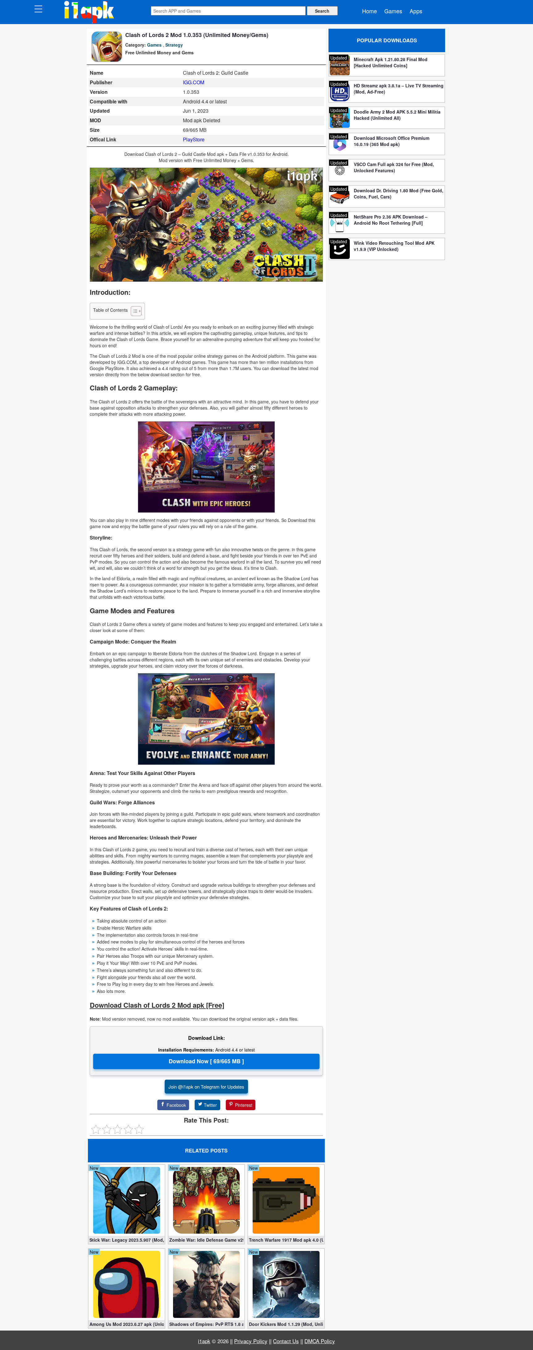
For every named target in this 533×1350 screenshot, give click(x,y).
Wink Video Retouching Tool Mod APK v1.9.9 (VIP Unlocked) (394, 246)
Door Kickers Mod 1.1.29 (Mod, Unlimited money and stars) (286, 1324)
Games (393, 11)
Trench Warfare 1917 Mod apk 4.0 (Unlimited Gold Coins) (286, 1240)
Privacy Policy (250, 1341)
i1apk (204, 1341)
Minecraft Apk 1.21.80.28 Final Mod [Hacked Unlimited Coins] (391, 62)
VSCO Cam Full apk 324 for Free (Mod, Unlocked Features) (394, 167)
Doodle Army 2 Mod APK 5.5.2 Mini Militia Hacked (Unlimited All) (397, 115)
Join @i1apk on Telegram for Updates (206, 1086)
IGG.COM (193, 82)
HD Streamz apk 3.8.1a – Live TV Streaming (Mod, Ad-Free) (399, 88)
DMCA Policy (319, 1341)
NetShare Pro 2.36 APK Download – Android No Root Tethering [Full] (391, 220)
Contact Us (286, 1341)
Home (369, 11)
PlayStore (194, 139)
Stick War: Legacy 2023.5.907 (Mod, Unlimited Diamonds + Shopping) (126, 1240)
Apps (416, 11)
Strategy (174, 45)
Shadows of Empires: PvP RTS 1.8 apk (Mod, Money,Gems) (206, 1324)
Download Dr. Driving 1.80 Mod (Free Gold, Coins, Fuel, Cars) (398, 193)
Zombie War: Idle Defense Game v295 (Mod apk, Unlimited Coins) (206, 1240)
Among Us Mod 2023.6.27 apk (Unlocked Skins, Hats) (126, 1324)
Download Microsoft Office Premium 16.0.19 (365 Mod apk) (391, 141)
